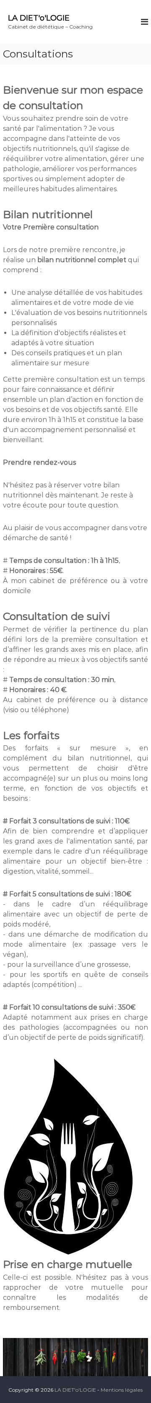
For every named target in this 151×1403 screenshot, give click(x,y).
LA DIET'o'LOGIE (39, 18)
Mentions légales (122, 1390)
